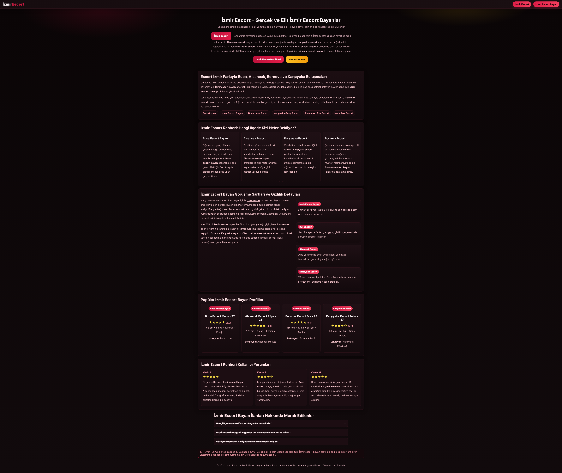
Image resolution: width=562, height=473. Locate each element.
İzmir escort (221, 35)
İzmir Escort (522, 4)
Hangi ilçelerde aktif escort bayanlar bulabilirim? (244, 423)
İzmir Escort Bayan (546, 4)
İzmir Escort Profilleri (268, 59)
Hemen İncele (297, 59)
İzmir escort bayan (225, 86)
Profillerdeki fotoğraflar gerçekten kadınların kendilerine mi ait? (253, 432)
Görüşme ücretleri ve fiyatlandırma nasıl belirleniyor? (247, 441)
